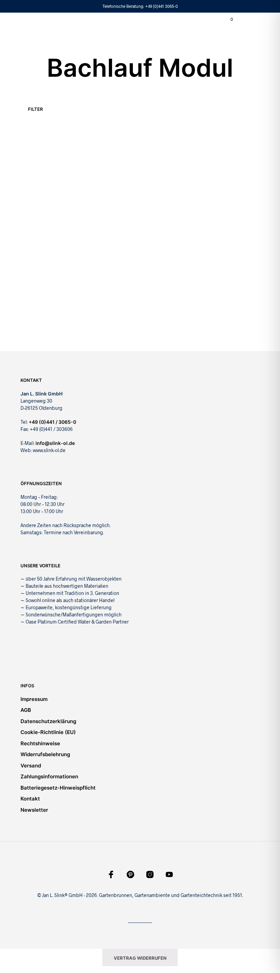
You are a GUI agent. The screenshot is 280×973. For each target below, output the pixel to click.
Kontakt (30, 798)
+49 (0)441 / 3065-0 (52, 422)
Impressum (33, 699)
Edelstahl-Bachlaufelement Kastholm (38, 208)
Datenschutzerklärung (48, 721)
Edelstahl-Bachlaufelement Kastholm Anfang (38, 312)
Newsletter (34, 810)
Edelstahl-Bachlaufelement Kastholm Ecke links (102, 208)
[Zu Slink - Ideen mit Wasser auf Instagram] (150, 874)
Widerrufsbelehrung (45, 754)
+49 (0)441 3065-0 (161, 6)
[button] (227, 19)
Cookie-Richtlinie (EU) (48, 732)
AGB (25, 710)
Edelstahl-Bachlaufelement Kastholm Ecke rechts (161, 211)
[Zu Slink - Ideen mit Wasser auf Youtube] (169, 874)
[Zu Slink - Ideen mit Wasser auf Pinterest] (130, 874)
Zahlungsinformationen (49, 776)
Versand (30, 765)
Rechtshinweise (40, 743)
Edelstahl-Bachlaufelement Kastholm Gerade (224, 199)
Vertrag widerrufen (140, 958)
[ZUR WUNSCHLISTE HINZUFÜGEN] (68, 200)
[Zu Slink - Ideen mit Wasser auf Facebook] (111, 874)
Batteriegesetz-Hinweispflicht (58, 787)
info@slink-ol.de (55, 443)
